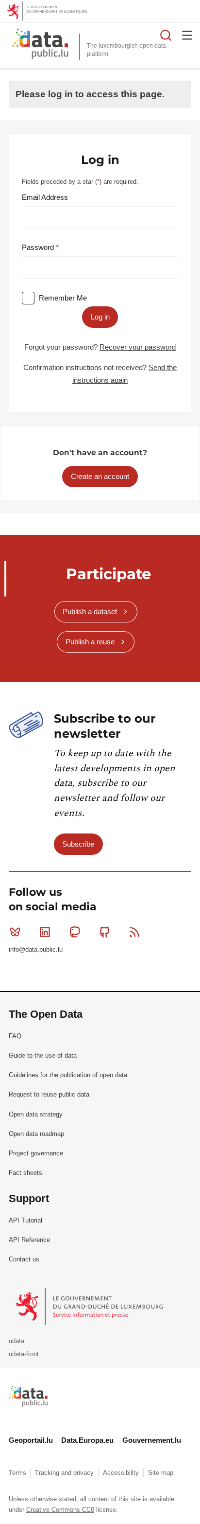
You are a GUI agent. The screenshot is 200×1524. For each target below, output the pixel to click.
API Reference (29, 1239)
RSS (134, 931)
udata (16, 1341)
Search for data (166, 35)
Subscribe (78, 844)
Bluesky (15, 931)
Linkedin (44, 931)
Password (39, 247)
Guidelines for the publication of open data (68, 1075)
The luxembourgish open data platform (126, 49)
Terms (18, 1472)
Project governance (36, 1153)
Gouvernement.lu (151, 1440)
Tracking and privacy (65, 1472)
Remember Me (63, 298)
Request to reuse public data (49, 1094)
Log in (100, 317)
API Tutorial (25, 1220)
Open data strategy (36, 1114)
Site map (160, 1472)
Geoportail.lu (31, 1440)
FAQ (15, 1036)
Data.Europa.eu (87, 1440)
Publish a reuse (90, 642)
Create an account (100, 476)
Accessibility (122, 1472)
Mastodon (74, 931)
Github (105, 931)
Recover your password (138, 347)
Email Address (45, 197)
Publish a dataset (90, 611)
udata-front (24, 1354)
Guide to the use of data (43, 1055)
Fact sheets (25, 1172)
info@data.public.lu (36, 949)
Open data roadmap (36, 1133)
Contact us (24, 1259)
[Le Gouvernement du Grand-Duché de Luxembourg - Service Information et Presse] (90, 1306)
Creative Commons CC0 (60, 1509)
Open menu (187, 35)
